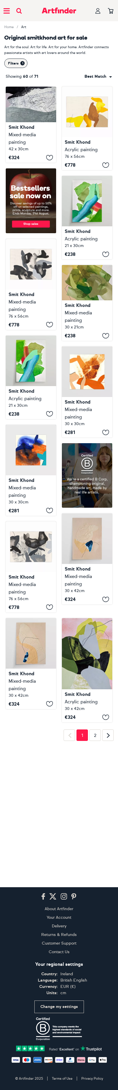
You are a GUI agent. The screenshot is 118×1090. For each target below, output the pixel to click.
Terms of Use (62, 1079)
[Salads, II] (87, 217)
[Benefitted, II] (87, 558)
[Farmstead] (87, 662)
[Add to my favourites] (49, 157)
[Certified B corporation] (59, 1028)
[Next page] (108, 870)
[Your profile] (98, 11)
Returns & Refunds (59, 934)
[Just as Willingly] (87, 128)
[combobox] (98, 76)
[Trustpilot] (59, 1048)
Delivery (59, 926)
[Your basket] (111, 11)
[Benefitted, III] (31, 663)
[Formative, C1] (87, 392)
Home (9, 27)
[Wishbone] (31, 125)
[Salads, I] (31, 377)
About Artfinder (59, 908)
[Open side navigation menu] (6, 10)
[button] (98, 76)
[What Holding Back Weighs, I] (31, 566)
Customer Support (59, 943)
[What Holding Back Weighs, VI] (31, 284)
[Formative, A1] (31, 470)
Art (23, 27)
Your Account (59, 917)
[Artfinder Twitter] (52, 896)
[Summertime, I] (87, 303)
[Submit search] (19, 11)
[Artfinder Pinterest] (73, 896)
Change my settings (59, 1006)
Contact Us (59, 951)
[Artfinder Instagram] (64, 896)
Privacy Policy (92, 1079)
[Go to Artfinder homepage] (59, 10)
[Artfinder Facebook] (43, 896)
